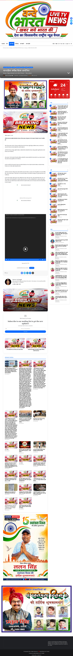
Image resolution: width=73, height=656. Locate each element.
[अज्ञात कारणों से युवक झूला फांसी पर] (54, 190)
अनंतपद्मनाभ (57, 242)
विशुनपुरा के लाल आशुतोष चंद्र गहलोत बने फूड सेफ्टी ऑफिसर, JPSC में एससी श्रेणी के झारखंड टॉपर (61, 262)
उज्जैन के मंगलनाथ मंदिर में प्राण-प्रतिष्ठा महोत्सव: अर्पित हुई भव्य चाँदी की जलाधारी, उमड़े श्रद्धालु (25, 506)
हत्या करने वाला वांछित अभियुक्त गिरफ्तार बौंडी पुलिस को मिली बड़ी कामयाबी (39, 450)
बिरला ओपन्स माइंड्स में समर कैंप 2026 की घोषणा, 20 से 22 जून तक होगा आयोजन (61, 291)
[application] (25, 225)
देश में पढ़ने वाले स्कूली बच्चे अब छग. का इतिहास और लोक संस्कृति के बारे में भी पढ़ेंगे (63, 129)
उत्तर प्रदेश (28, 43)
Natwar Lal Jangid (8, 75)
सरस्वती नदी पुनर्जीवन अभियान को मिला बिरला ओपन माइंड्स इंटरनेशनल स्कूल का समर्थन (61, 297)
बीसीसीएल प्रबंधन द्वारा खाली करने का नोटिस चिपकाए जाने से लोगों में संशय (10, 492)
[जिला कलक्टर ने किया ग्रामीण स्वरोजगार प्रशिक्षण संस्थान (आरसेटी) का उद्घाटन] (54, 118)
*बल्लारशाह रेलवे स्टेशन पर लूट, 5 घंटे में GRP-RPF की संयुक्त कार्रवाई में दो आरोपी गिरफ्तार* (39, 479)
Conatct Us (39, 655)
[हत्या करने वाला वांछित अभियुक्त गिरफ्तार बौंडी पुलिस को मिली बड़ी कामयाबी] (39, 444)
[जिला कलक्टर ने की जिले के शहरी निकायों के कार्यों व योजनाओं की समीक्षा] (54, 124)
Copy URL (31, 267)
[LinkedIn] (27, 273)
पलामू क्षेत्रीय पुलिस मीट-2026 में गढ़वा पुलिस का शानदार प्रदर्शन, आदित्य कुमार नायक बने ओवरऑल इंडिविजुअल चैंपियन (61, 276)
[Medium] (20, 284)
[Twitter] (24, 273)
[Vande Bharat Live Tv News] (36, 21)
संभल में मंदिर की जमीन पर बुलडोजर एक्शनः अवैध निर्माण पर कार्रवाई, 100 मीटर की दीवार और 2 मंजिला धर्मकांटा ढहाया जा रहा (39, 464)
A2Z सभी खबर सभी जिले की (17, 47)
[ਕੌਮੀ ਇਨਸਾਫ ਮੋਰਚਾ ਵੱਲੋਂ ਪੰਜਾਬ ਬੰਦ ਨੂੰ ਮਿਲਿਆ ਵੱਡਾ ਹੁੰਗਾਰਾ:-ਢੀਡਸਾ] (39, 414)
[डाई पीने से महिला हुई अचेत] (54, 206)
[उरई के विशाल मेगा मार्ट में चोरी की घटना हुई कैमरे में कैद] (54, 201)
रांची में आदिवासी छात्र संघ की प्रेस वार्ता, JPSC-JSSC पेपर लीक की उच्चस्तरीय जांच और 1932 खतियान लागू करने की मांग (63, 154)
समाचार (26, 67)
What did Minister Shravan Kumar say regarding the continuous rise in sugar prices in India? (10, 507)
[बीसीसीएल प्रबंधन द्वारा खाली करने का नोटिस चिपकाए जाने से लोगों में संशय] (11, 487)
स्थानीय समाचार (31, 67)
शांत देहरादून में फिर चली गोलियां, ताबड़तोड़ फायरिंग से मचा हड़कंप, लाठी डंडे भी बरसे (25, 492)
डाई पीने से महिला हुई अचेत (61, 204)
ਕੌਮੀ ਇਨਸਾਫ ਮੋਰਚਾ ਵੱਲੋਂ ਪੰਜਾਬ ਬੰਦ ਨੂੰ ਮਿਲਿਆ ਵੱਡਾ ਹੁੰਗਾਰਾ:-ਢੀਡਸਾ (39, 419)
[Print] (33, 273)
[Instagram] (18, 284)
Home (3, 43)
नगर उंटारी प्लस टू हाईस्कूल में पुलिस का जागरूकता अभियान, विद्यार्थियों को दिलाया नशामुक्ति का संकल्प (61, 284)
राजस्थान (23, 67)
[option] (25, 300)
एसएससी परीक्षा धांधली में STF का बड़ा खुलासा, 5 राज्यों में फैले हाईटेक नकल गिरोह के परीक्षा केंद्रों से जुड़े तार (39, 493)
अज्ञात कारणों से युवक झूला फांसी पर (63, 188)
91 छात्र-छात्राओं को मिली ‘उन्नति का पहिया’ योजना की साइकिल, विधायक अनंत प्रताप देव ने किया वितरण (63, 135)
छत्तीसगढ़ (16, 43)
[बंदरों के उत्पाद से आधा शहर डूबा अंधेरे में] (54, 216)
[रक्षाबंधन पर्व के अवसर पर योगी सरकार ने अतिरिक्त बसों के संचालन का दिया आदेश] (54, 195)
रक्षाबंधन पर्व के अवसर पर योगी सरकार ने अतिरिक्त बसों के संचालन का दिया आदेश (63, 195)
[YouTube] (17, 284)
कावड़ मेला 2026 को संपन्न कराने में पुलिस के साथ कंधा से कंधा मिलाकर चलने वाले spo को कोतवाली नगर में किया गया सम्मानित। (25, 420)
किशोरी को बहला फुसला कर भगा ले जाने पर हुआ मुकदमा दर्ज (62, 210)
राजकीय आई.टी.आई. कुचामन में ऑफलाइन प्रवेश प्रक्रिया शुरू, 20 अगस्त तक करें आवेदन (63, 112)
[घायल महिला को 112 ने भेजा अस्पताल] (54, 185)
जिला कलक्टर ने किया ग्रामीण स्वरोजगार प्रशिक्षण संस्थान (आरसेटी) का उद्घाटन (62, 118)
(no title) (7, 449)
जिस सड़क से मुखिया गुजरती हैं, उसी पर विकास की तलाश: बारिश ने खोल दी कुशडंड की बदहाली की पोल (25, 479)
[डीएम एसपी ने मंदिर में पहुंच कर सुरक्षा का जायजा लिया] (54, 221)
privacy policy (34, 655)
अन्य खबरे (22, 43)
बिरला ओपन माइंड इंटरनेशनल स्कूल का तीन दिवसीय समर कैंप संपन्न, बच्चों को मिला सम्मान (61, 246)
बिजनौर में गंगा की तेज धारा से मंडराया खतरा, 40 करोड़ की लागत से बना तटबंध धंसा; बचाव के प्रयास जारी (16, 300)
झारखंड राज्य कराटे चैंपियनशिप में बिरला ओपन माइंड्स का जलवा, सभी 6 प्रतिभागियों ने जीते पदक (63, 148)
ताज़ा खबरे (12, 43)
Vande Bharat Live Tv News (44, 651)
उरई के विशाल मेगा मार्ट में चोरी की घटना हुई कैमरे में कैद (62, 200)
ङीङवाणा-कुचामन (18, 67)
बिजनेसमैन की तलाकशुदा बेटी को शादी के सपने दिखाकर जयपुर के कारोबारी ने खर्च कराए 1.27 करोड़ (10, 479)
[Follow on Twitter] (11, 75)
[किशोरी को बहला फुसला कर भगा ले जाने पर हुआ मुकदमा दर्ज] (54, 211)
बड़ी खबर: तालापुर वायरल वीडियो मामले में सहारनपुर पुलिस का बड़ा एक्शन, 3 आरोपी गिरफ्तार (25, 450)
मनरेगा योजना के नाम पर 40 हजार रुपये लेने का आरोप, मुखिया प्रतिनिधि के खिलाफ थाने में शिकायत (63, 179)
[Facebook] (22, 273)
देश (7, 43)
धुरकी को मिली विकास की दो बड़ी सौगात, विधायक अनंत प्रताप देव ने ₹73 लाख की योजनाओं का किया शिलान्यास (62, 141)
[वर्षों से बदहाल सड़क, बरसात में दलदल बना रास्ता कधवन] (54, 175)
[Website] (13, 284)
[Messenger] (30, 273)
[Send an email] (12, 75)
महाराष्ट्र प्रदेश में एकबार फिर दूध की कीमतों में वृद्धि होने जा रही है (61, 240)
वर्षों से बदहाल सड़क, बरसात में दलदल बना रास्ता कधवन (62, 174)
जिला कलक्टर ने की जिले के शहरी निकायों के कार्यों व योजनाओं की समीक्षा (62, 123)
